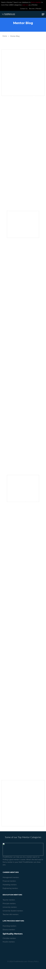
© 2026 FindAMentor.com (17, 961)
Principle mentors (9, 903)
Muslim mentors (9, 942)
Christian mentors (9, 938)
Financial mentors (9, 881)
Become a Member (35, 8)
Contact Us (23, 8)
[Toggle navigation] (43, 14)
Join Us (25, 5)
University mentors (10, 907)
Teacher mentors (9, 900)
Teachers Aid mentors (11, 914)
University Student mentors (13, 911)
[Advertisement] (23, 73)
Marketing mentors (10, 885)
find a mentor (36, 2)
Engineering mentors (10, 888)
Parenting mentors (9, 926)
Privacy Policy (33, 961)
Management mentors (11, 877)
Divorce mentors (9, 929)
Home (4, 36)
